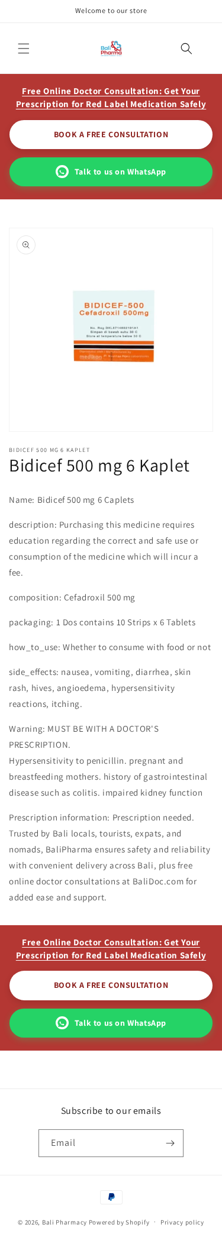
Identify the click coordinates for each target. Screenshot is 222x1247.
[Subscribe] (170, 1143)
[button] (24, 48)
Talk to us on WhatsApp (120, 171)
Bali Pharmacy (64, 1221)
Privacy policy (182, 1222)
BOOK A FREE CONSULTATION (111, 134)
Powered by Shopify (119, 1221)
